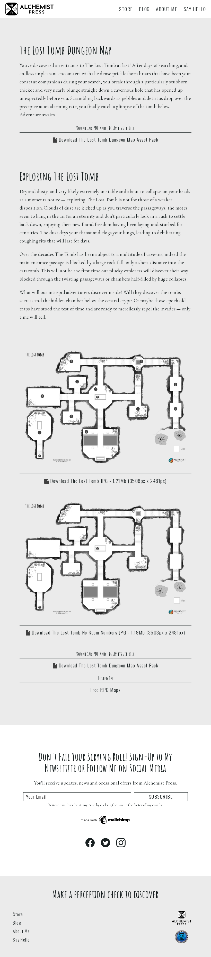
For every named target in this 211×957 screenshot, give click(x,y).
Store (126, 8)
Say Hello (195, 8)
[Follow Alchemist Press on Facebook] (90, 842)
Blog (144, 8)
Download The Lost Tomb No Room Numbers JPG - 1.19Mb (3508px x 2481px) (107, 632)
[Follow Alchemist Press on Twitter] (105, 842)
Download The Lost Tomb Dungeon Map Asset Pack (107, 139)
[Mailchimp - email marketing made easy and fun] (105, 822)
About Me (166, 8)
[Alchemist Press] (29, 13)
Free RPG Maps (105, 689)
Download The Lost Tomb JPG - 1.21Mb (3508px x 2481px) (108, 480)
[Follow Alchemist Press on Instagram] (121, 842)
